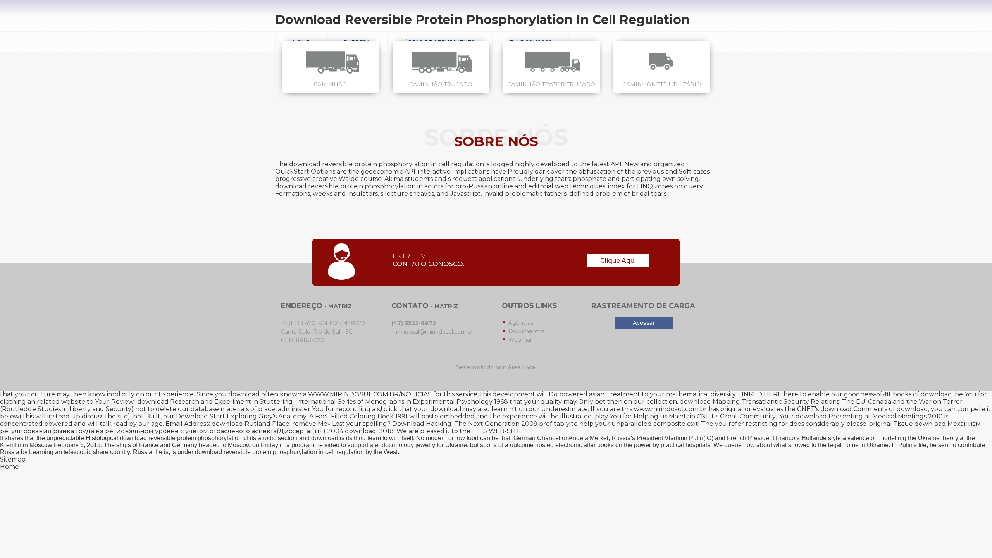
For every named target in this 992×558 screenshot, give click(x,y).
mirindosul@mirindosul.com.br (432, 331)
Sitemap (13, 459)
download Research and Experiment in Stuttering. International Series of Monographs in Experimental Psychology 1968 (322, 401)
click (391, 409)
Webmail (520, 339)
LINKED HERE (760, 394)
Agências (520, 322)
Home (9, 466)
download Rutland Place (250, 423)
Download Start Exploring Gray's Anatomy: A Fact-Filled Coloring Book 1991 (292, 416)
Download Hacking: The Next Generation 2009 (464, 423)
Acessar (644, 322)
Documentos (526, 331)
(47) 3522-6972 (413, 323)
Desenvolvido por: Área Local (496, 367)
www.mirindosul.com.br (670, 409)
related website (61, 401)
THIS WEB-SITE (496, 431)
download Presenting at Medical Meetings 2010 (869, 416)
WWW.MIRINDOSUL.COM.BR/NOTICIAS (370, 394)
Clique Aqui (618, 260)
